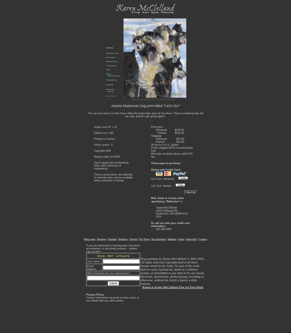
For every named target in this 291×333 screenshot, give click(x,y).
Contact (203, 239)
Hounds (112, 239)
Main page (89, 239)
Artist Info (191, 239)
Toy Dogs (144, 239)
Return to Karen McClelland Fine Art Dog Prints (172, 287)
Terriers (133, 239)
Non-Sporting (158, 239)
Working (123, 239)
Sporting (102, 239)
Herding (172, 239)
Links (181, 239)
